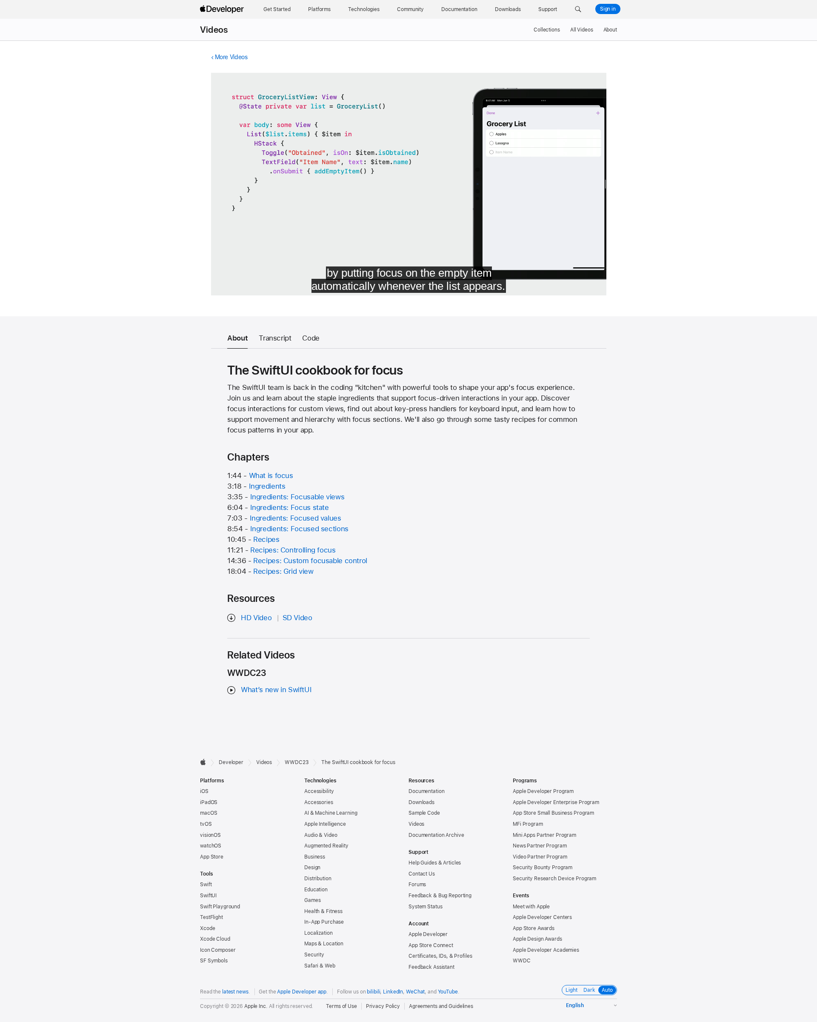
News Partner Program (540, 846)
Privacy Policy (383, 1006)
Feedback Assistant (431, 967)
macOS (208, 813)
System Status (425, 907)
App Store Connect (430, 945)
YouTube (448, 992)
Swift (205, 884)
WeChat (415, 992)
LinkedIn (393, 992)
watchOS (210, 846)
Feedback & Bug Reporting (439, 896)
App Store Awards (533, 928)
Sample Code (424, 813)
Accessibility (319, 791)
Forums (417, 884)
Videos (214, 30)
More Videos (231, 57)
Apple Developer (428, 934)
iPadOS (208, 802)
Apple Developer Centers (542, 917)
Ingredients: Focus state (289, 507)
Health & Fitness (323, 911)
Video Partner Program (540, 857)
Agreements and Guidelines (441, 1006)
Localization (318, 933)
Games (312, 900)
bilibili (373, 992)
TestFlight (211, 917)
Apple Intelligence (325, 824)
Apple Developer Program (543, 791)
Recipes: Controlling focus (292, 550)
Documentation (426, 791)
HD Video (256, 617)
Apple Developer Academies (546, 950)
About (610, 30)
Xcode (207, 928)
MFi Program (528, 824)
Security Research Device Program (554, 879)
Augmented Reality (326, 846)
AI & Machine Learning (330, 813)
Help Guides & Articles (434, 863)
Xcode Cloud (215, 939)
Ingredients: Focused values (295, 518)
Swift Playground (220, 907)
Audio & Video (320, 835)
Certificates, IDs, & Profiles (440, 956)
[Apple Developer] (223, 9)
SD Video (297, 617)
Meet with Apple (531, 907)
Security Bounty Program (542, 867)
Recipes (266, 539)
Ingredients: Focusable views (297, 496)
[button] (578, 9)
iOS (204, 791)
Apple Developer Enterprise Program (556, 802)
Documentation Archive (436, 835)
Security (314, 955)
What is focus (271, 475)
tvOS (206, 824)
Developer (231, 762)
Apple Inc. (256, 1006)
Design (312, 867)
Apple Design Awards (537, 939)
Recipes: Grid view (283, 571)
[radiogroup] (589, 990)
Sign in (608, 9)
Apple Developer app (301, 992)
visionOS (210, 835)
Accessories (318, 802)
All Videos (581, 30)
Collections (547, 30)
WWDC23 (297, 762)
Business (314, 857)
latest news (235, 992)
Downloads (421, 802)
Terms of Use (341, 1006)
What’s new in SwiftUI (276, 689)
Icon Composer (217, 950)
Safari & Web (319, 966)
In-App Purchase (324, 922)
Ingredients (267, 486)
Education (316, 890)
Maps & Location (323, 944)
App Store (211, 857)
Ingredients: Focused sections (299, 528)
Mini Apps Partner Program (544, 835)
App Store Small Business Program (553, 813)
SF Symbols (214, 961)
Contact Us (421, 874)
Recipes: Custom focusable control (310, 560)
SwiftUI (208, 896)
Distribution (317, 879)
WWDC (522, 961)
